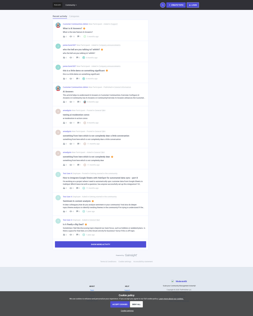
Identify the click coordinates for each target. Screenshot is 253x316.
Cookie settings (124, 261)
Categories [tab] (74, 16)
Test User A (67, 173)
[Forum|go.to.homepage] (57, 5)
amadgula (67, 110)
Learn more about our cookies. (171, 298)
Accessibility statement (143, 261)
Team (92, 290)
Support (127, 290)
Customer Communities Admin (75, 24)
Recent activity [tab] (60, 16)
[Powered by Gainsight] (126, 256)
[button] (127, 310)
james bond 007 (69, 45)
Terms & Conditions (108, 261)
